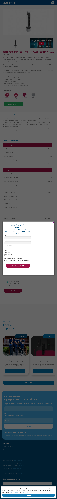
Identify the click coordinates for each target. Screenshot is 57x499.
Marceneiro (7, 252)
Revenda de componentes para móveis (14, 249)
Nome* (5, 235)
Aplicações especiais (10, 254)
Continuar (28, 495)
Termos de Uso (17, 262)
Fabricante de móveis (10, 250)
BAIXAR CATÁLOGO (17, 266)
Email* (5, 240)
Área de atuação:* (8, 245)
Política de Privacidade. (14, 492)
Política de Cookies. (25, 492)
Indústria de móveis (9, 247)
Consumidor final (9, 256)
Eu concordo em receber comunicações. (14, 258)
